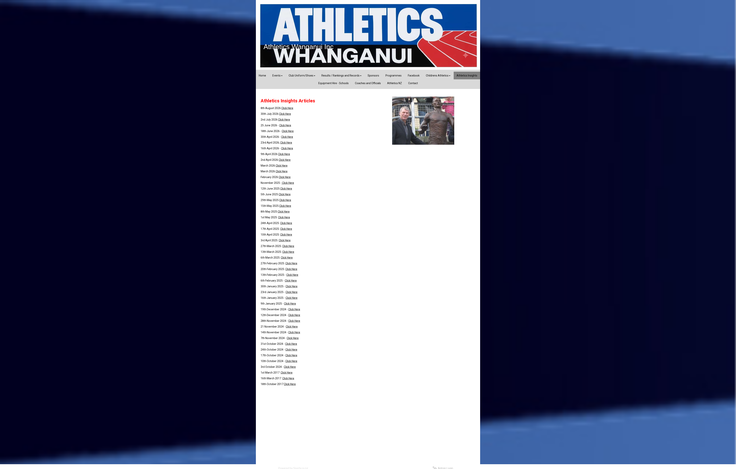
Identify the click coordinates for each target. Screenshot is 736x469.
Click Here (287, 108)
